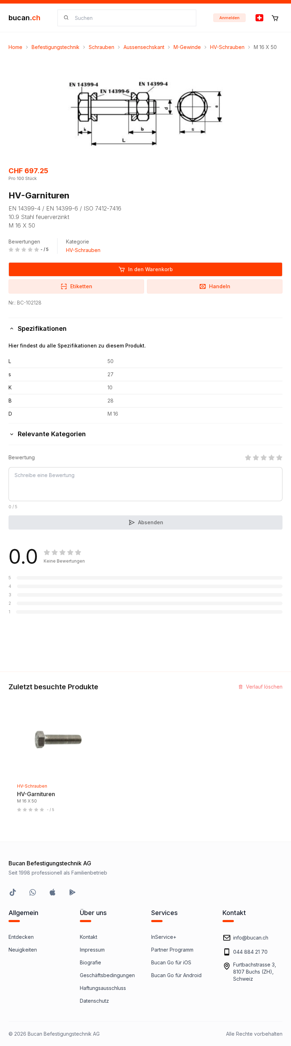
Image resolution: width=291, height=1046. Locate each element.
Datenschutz (94, 1001)
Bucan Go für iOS (171, 962)
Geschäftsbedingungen (107, 975)
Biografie (90, 962)
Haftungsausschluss (103, 988)
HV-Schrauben (227, 47)
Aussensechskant (143, 47)
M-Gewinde (187, 47)
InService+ (163, 937)
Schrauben (101, 47)
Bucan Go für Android (176, 975)
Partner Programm (172, 950)
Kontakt (88, 937)
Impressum (92, 950)
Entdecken (21, 937)
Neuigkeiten (23, 950)
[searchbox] (131, 18)
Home (15, 47)
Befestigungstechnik (55, 47)
